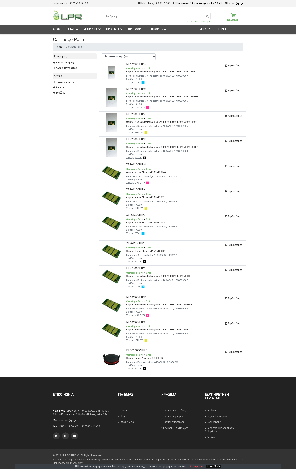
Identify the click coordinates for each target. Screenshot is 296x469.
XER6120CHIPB (135, 243)
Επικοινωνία (127, 422)
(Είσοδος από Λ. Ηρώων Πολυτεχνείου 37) (83, 414)
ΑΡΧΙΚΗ (57, 29)
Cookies (211, 437)
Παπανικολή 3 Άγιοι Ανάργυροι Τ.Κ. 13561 (199, 3)
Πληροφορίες (196, 466)
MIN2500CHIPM (136, 89)
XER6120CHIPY (135, 189)
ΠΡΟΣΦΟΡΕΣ (136, 29)
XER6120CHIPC (135, 214)
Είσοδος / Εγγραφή (215, 29)
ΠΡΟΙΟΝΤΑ (113, 29)
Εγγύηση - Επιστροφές (175, 428)
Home (59, 46)
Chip (148, 68)
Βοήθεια (211, 410)
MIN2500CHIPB (136, 139)
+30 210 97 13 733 (90, 426)
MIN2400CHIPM (136, 296)
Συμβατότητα (234, 65)
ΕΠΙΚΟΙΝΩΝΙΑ (158, 29)
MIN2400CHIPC (136, 268)
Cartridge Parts (135, 68)
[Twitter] (65, 435)
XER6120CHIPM (136, 164)
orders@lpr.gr (236, 3)
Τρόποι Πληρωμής (173, 416)
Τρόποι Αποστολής (173, 422)
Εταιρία (124, 410)
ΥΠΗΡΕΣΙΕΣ (91, 29)
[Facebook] (56, 435)
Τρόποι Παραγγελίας (174, 410)
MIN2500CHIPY (135, 114)
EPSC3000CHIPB (136, 350)
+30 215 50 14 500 (78, 3)
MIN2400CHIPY (135, 321)
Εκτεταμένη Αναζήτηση (199, 21)
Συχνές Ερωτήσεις (217, 416)
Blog (122, 416)
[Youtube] (74, 435)
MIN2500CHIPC (136, 64)
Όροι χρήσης (214, 422)
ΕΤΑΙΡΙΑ (73, 29)
